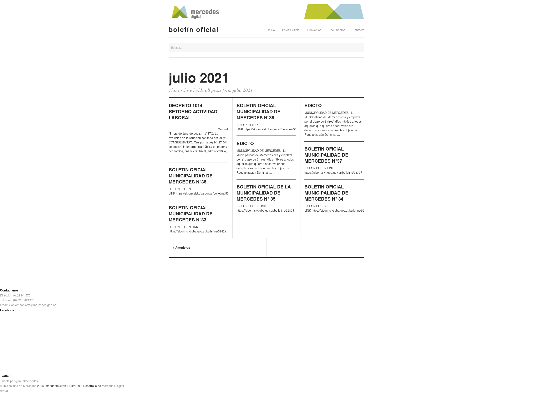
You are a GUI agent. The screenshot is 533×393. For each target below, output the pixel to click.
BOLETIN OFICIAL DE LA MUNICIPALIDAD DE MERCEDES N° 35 (264, 193)
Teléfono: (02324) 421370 (17, 300)
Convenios (314, 30)
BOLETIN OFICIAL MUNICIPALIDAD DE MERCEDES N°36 (191, 176)
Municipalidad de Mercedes (18, 386)
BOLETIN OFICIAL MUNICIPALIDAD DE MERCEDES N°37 (326, 155)
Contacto (358, 30)
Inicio (271, 30)
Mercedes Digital (113, 386)
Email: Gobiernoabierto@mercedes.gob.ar (28, 305)
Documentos (337, 30)
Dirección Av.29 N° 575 (15, 295)
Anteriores (181, 247)
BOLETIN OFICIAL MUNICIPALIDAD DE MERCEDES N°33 (191, 214)
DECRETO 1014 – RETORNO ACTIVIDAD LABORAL (193, 111)
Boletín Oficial (194, 29)
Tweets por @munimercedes (19, 381)
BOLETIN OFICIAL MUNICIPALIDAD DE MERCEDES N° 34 (326, 193)
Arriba (4, 390)
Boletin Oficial (291, 30)
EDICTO (313, 105)
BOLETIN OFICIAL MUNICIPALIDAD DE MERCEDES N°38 (258, 111)
